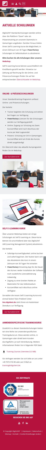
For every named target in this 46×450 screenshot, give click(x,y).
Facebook (23, 423)
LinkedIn (27, 423)
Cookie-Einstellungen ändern (30, 434)
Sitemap (8, 434)
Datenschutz (37, 431)
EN (24, 4)
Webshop (6, 61)
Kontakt (16, 434)
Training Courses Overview (21, 351)
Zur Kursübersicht (11, 157)
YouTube (19, 423)
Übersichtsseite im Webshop (28, 79)
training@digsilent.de (11, 365)
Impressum (26, 431)
